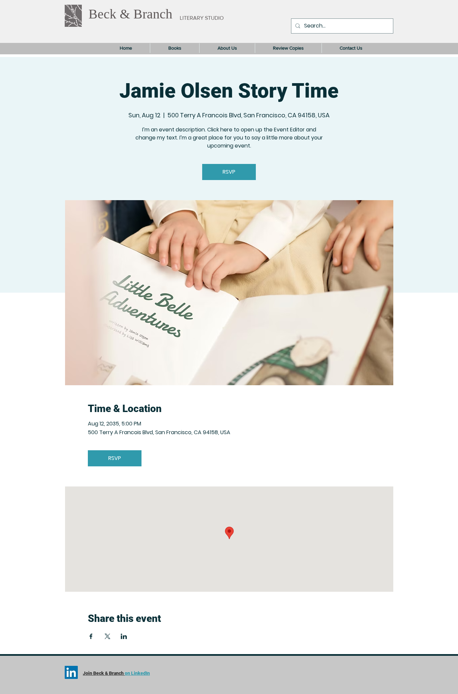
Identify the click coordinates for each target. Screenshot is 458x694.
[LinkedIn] (71, 672)
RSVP (229, 172)
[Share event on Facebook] (91, 636)
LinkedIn (140, 673)
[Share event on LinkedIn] (124, 636)
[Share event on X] (107, 636)
